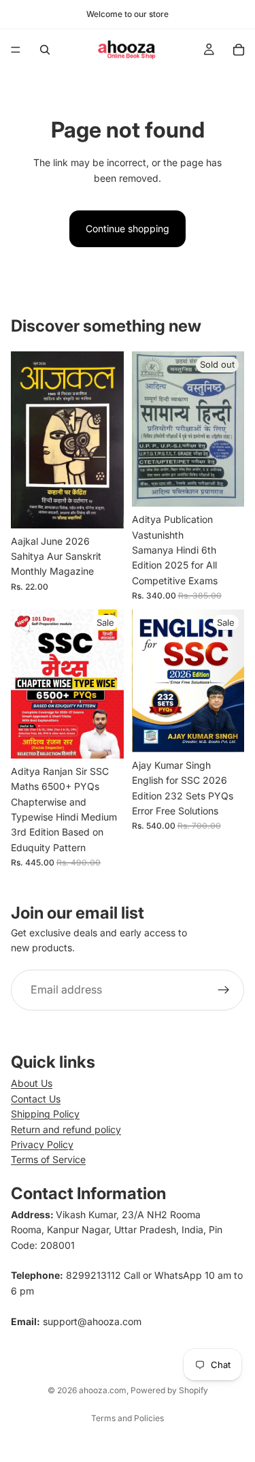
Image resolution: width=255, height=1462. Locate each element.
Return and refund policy (66, 1129)
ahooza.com (102, 1390)
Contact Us (36, 1099)
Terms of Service (48, 1159)
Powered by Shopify (169, 1390)
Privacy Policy (42, 1144)
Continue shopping (127, 228)
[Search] (45, 50)
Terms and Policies (127, 1418)
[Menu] (15, 49)
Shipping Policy (45, 1113)
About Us (31, 1083)
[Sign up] (223, 990)
